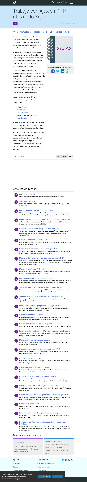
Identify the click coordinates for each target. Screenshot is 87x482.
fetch (34, 115)
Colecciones (41, 470)
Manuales (24, 32)
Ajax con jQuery (22, 112)
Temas (15, 467)
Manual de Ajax (21, 118)
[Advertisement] (43, 173)
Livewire (31, 143)
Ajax (25, 107)
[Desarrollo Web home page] (21, 3)
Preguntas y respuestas (45, 463)
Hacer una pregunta (44, 467)
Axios (24, 110)
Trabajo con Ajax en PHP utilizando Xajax (51, 32)
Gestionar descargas (20, 470)
